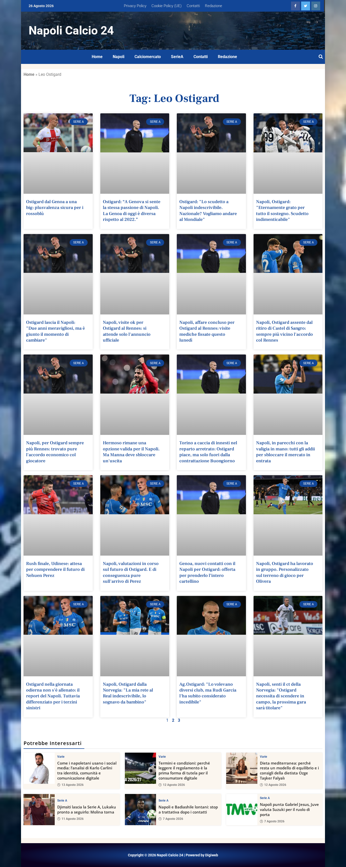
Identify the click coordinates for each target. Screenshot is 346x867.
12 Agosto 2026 (174, 784)
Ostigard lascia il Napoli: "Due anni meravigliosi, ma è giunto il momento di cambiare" (55, 331)
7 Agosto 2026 (173, 818)
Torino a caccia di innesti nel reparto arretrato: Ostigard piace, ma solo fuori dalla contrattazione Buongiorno (208, 452)
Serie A (62, 800)
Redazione (213, 6)
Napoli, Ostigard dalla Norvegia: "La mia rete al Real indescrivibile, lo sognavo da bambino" (128, 693)
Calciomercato (147, 56)
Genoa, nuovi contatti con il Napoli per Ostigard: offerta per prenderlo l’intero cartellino (207, 572)
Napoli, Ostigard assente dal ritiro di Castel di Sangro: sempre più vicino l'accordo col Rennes (284, 331)
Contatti (193, 6)
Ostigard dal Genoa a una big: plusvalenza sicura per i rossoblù (54, 208)
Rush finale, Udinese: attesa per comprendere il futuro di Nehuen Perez (55, 569)
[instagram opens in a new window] (315, 6)
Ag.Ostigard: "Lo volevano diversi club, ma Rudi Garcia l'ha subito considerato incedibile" (207, 693)
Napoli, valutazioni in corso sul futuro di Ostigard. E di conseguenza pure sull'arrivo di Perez (131, 572)
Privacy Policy (135, 6)
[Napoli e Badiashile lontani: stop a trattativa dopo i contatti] (140, 809)
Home (97, 56)
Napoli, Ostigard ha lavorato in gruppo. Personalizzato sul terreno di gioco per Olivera (284, 572)
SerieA (177, 56)
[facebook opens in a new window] (295, 6)
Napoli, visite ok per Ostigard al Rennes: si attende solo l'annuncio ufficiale (126, 331)
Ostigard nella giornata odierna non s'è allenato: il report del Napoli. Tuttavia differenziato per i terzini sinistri (53, 696)
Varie (61, 756)
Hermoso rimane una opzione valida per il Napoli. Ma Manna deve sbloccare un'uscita (131, 452)
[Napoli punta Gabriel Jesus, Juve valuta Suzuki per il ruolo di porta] (241, 809)
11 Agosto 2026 (73, 818)
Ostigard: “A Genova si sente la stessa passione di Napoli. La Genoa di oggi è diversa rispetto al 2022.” (131, 210)
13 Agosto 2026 (73, 784)
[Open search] (321, 57)
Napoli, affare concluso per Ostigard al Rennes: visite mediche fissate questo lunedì (207, 331)
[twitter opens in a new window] (305, 6)
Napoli (118, 56)
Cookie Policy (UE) (166, 6)
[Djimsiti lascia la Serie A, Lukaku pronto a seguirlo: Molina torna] (39, 809)
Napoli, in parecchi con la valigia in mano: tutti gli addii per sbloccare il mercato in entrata (285, 452)
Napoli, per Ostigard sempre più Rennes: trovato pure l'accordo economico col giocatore (55, 452)
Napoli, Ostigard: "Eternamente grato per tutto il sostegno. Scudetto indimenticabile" (282, 210)
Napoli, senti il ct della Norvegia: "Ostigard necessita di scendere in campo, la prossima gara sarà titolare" (281, 696)
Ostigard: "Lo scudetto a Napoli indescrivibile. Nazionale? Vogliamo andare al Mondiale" (208, 210)
